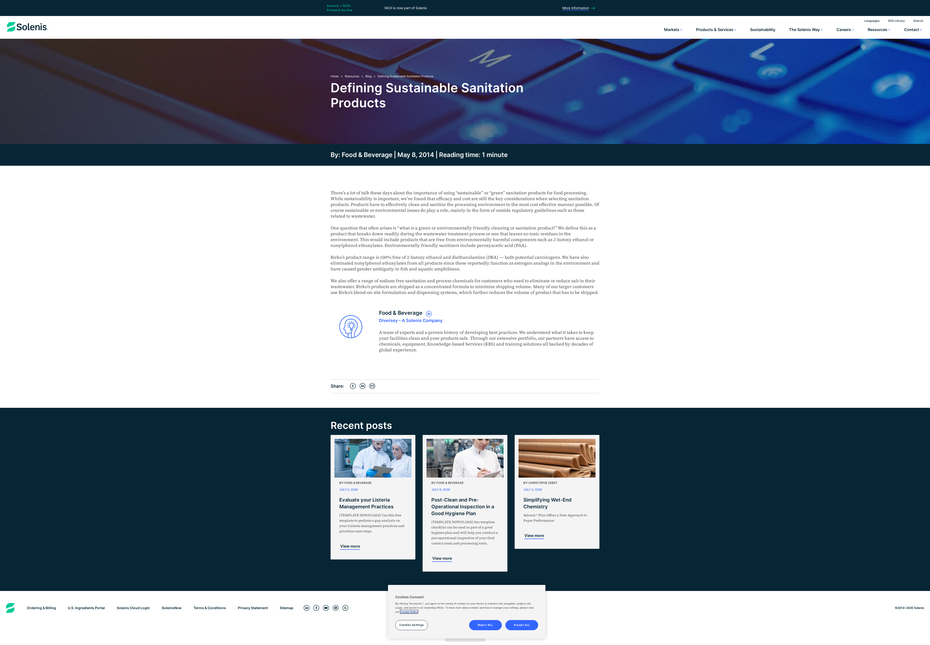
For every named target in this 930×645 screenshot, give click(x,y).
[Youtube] (326, 608)
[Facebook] (316, 608)
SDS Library (896, 21)
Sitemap (286, 608)
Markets (672, 29)
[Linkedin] (306, 608)
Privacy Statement (253, 608)
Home (335, 76)
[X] (345, 608)
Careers (844, 29)
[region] (466, 612)
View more (350, 546)
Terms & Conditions (210, 608)
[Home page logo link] (27, 31)
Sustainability (762, 29)
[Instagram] (335, 608)
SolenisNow (172, 608)
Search (918, 21)
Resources (878, 29)
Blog (368, 76)
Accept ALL (522, 625)
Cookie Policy (409, 611)
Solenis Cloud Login (133, 608)
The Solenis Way (805, 29)
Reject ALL (485, 625)
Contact (912, 29)
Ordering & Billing (41, 608)
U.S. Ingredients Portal (86, 608)
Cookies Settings (411, 625)
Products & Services (715, 29)
